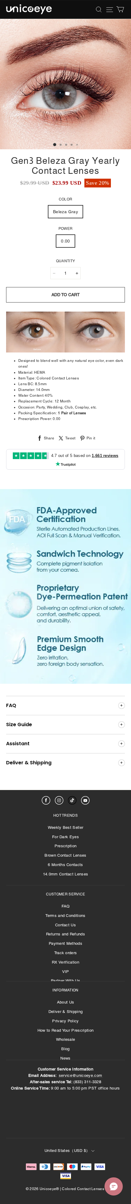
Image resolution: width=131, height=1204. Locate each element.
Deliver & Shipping (65, 1011)
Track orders (65, 953)
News (65, 1058)
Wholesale (65, 1039)
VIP (65, 971)
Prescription (66, 846)
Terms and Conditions (65, 915)
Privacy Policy (65, 1021)
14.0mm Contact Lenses (65, 874)
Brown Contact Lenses (65, 855)
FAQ (66, 906)
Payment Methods (65, 943)
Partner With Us (65, 980)
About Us (65, 1002)
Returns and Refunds (65, 934)
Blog (65, 1049)
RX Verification (65, 962)
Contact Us (65, 925)
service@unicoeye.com (80, 1075)
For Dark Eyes (65, 837)
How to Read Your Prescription (65, 1030)
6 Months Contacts (65, 864)
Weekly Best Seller (65, 827)
